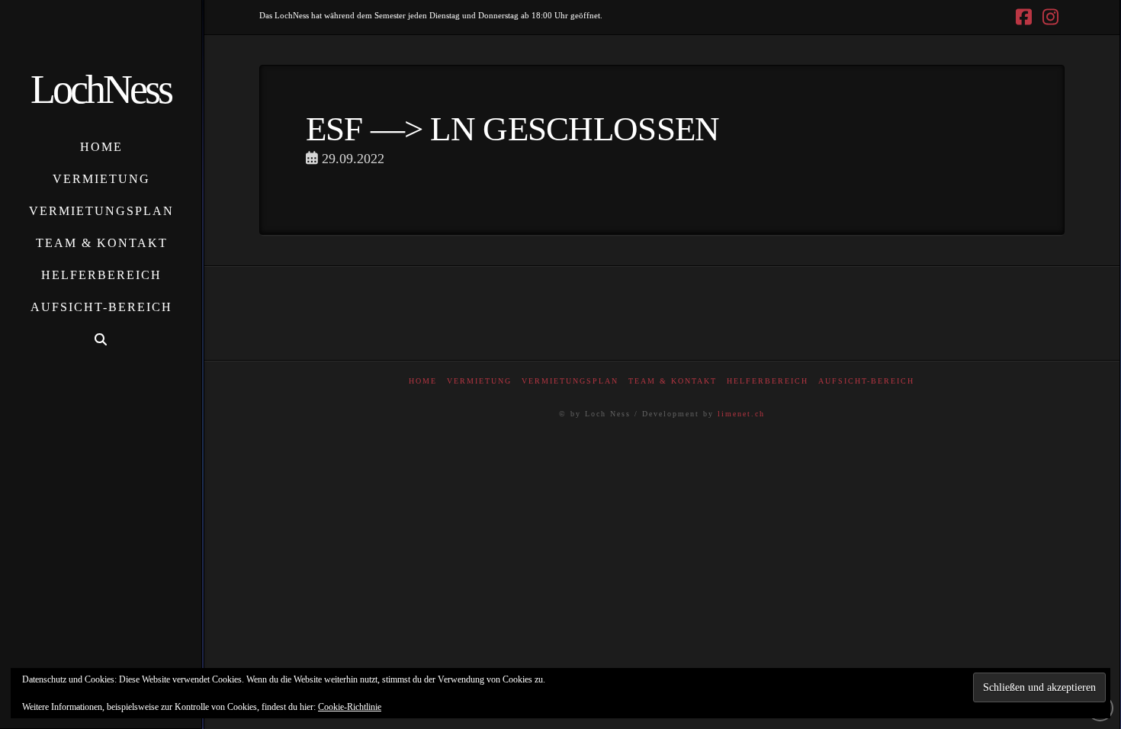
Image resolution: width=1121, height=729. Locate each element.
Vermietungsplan (570, 381)
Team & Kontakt (672, 381)
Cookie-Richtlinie (349, 707)
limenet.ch (741, 413)
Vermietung (479, 381)
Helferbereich (767, 381)
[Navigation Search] (100, 339)
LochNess (101, 89)
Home (423, 381)
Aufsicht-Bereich (866, 381)
